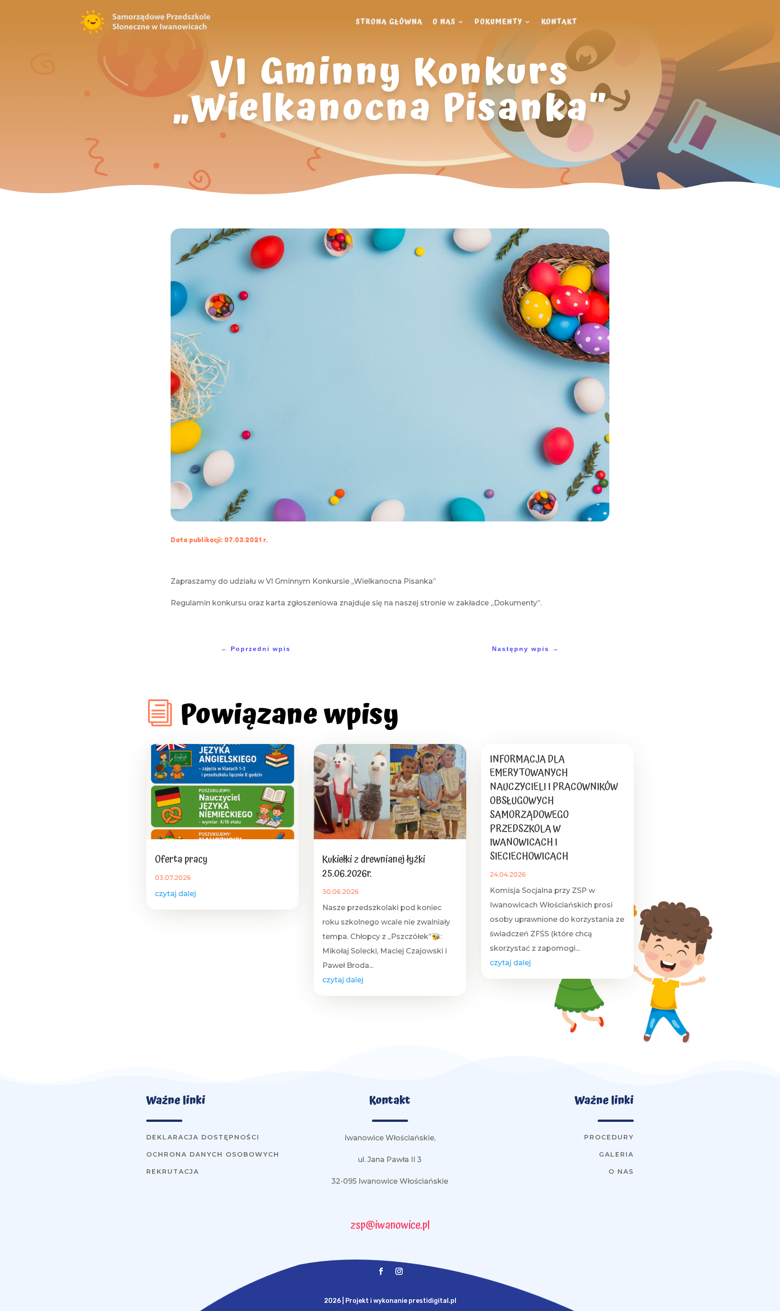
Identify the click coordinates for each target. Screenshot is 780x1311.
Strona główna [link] (389, 22)
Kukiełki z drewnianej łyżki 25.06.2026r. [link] (373, 866)
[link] (92, 34)
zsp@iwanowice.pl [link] (390, 1225)
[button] (381, 1271)
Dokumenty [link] (498, 22)
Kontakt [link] (559, 22)
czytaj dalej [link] (175, 893)
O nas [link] (443, 22)
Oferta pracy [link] (181, 859)
